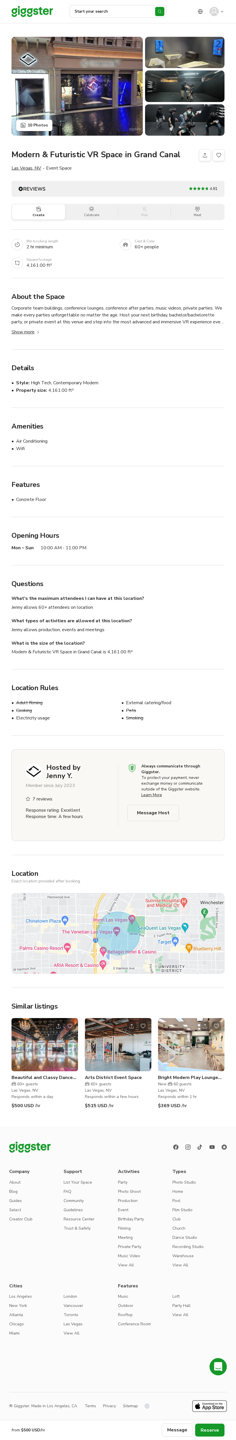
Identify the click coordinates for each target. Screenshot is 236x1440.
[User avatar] (214, 11)
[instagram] (188, 1147)
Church (178, 1228)
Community (74, 1200)
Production (128, 1200)
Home (177, 1191)
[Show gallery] (77, 86)
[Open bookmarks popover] (218, 155)
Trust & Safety (77, 1228)
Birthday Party (131, 1219)
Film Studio (182, 1210)
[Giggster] (32, 11)
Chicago (16, 1324)
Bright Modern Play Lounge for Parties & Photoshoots (188, 1077)
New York (18, 1305)
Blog (13, 1191)
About (14, 1182)
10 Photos (38, 125)
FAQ (67, 1191)
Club (176, 1219)
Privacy (109, 1406)
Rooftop (125, 1315)
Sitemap (130, 1406)
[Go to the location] (45, 1044)
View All (126, 1265)
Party (122, 1182)
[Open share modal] (58, 1026)
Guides (15, 1200)
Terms (90, 1406)
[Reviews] (224, 1147)
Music (123, 1296)
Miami (14, 1333)
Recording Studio (188, 1246)
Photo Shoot (129, 1191)
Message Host (153, 813)
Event (123, 1210)
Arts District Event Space (113, 1077)
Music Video (129, 1256)
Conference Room (134, 1324)
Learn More (151, 795)
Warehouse (183, 1256)
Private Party (129, 1246)
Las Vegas (73, 1324)
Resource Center (79, 1219)
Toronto (71, 1315)
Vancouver (73, 1305)
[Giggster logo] (30, 1147)
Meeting (125, 1237)
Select (15, 1210)
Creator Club (21, 1219)
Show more (23, 332)
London (70, 1296)
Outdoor (125, 1305)
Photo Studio (184, 1182)
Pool (176, 1200)
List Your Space (78, 1182)
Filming (124, 1228)
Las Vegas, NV (26, 168)
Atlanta (16, 1315)
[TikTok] (200, 1147)
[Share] (205, 155)
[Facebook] (175, 1147)
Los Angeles (20, 1296)
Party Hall (181, 1305)
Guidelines (73, 1210)
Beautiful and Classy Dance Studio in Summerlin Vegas (42, 1077)
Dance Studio (184, 1237)
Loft (176, 1296)
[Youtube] (212, 1147)
